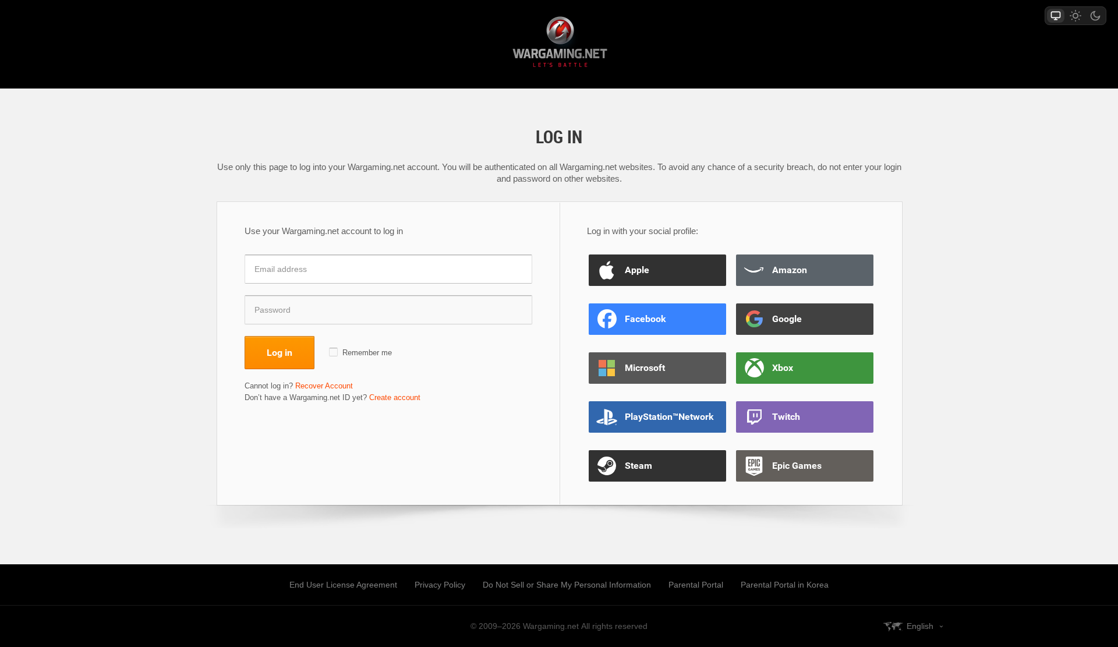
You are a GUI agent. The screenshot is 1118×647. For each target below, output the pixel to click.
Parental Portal (695, 584)
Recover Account (324, 385)
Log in (279, 352)
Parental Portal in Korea (785, 584)
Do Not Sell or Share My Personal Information (567, 584)
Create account (394, 397)
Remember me (367, 352)
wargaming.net (559, 44)
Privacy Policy (440, 584)
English (920, 626)
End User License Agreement (343, 584)
